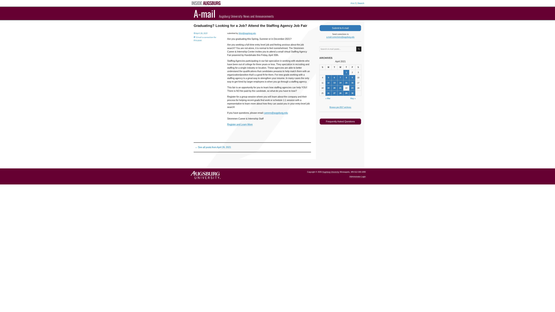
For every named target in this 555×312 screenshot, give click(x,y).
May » (353, 98)
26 (328, 93)
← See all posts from (213, 147)
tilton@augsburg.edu (247, 33)
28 (340, 93)
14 (340, 83)
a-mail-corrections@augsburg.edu (340, 37)
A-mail (204, 13)
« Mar (327, 98)
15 (346, 83)
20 (334, 88)
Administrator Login (357, 176)
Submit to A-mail (340, 28)
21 (340, 88)
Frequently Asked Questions (340, 121)
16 (352, 83)
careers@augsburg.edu (276, 113)
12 (328, 83)
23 (352, 88)
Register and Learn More (240, 124)
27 (334, 93)
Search (361, 3)
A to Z (353, 3)
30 (352, 93)
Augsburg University (330, 172)
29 (346, 93)
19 (328, 88)
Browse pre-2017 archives (340, 107)
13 (334, 83)
